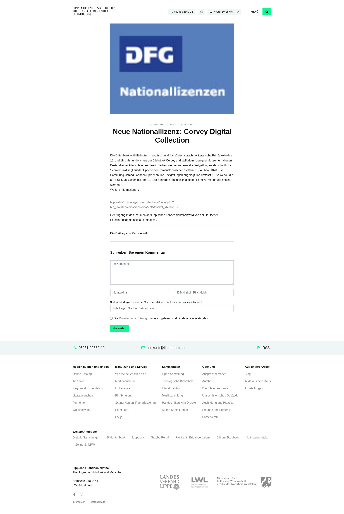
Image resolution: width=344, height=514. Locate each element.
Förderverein (210, 417)
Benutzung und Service (131, 366)
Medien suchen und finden (91, 366)
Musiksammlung (172, 395)
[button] (266, 11)
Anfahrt (206, 381)
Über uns (208, 366)
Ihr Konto (78, 381)
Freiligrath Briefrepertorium (193, 437)
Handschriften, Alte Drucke (179, 402)
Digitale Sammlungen (86, 437)
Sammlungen (171, 366)
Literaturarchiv (171, 388)
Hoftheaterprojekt (256, 437)
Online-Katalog (82, 373)
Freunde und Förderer (216, 409)
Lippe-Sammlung (173, 373)
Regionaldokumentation (88, 388)
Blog (172, 124)
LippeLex (138, 437)
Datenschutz (98, 502)
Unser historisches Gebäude (220, 395)
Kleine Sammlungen (175, 409)
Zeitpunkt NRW (85, 444)
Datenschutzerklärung (133, 318)
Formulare (121, 409)
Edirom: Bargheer (227, 437)
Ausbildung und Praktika (217, 402)
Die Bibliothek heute (215, 388)
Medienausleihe (125, 381)
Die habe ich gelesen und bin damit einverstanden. (161, 318)
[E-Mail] (201, 12)
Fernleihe (79, 402)
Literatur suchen (83, 395)
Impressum (79, 502)
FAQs (118, 417)
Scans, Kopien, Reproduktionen (135, 402)
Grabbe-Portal (160, 437)
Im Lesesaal (123, 388)
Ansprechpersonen (214, 373)
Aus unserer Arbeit (257, 366)
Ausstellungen (254, 388)
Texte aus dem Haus (258, 381)
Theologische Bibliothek (177, 381)
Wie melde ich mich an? (130, 373)
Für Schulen (123, 395)
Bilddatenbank (116, 437)
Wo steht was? (82, 409)
